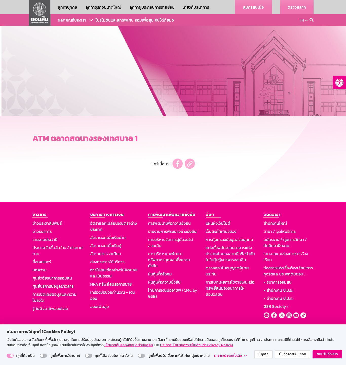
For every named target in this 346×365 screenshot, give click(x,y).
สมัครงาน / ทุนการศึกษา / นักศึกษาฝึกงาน (285, 242)
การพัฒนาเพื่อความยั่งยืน (169, 223)
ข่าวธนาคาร (42, 231)
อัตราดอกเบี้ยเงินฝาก (108, 237)
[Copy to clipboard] (190, 164)
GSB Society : (275, 306)
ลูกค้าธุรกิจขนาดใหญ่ (103, 7)
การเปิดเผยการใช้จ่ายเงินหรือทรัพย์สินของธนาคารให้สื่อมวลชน (230, 288)
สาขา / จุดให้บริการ (279, 231)
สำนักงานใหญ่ (275, 223)
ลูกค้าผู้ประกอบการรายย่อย (152, 7)
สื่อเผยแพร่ (41, 262)
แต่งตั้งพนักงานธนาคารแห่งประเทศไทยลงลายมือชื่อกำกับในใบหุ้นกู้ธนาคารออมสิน (230, 254)
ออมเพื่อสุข (144, 20)
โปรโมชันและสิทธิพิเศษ (114, 20)
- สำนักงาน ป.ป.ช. (278, 290)
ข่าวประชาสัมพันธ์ (47, 223)
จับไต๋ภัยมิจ (164, 20)
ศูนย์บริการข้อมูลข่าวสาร (52, 286)
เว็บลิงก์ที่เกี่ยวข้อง (221, 231)
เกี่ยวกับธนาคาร (196, 7)
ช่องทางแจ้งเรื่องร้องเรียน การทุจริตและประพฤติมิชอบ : (288, 271)
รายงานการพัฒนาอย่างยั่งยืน (172, 231)
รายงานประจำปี (44, 239)
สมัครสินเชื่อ (253, 7)
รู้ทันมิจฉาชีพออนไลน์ (50, 308)
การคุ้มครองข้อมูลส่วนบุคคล (229, 239)
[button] (339, 82)
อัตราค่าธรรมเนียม (105, 254)
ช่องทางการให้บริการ (107, 262)
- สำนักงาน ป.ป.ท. (278, 298)
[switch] (10, 356)
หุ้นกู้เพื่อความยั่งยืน (164, 282)
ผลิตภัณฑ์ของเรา (72, 20)
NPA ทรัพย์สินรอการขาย (111, 284)
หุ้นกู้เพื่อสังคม (160, 274)
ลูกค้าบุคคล (67, 7)
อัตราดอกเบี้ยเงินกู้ (105, 245)
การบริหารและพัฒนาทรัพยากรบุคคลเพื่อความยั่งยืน (169, 260)
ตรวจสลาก (296, 7)
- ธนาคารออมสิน (277, 282)
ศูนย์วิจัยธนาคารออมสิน (52, 278)
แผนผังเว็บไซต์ (218, 223)
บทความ (39, 270)
